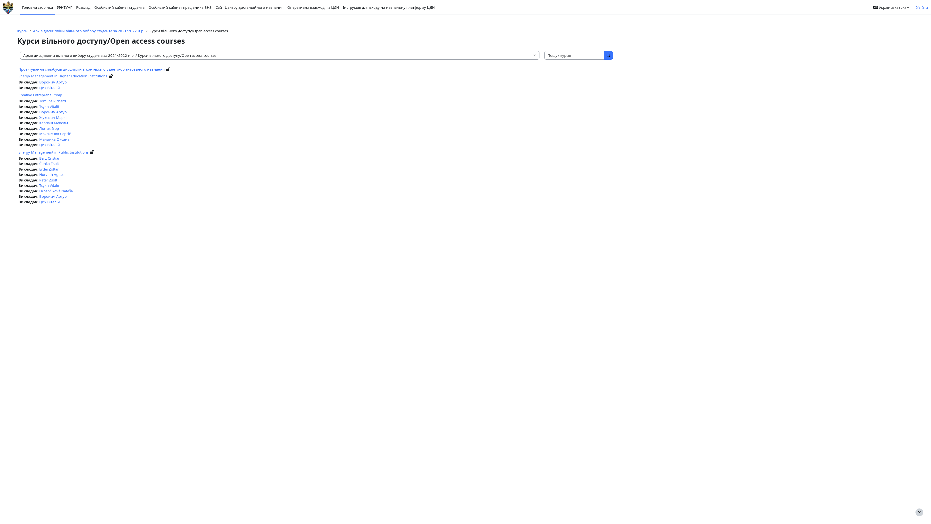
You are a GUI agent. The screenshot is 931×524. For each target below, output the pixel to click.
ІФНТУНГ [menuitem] (64, 7)
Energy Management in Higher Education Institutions (62, 76)
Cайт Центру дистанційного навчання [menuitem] (249, 7)
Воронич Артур (53, 82)
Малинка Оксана (54, 139)
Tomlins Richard (52, 100)
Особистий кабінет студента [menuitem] (119, 7)
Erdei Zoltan (49, 169)
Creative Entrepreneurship (40, 94)
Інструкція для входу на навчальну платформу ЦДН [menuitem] (389, 7)
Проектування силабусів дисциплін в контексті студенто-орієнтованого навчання (91, 69)
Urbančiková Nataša (56, 190)
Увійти (922, 7)
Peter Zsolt (48, 180)
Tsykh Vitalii (49, 106)
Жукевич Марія (52, 117)
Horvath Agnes (51, 174)
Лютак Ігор (49, 128)
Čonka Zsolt (49, 163)
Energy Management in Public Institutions (53, 152)
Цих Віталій (49, 87)
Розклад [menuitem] (83, 7)
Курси (22, 30)
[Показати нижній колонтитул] (919, 512)
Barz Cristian (49, 158)
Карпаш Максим (53, 122)
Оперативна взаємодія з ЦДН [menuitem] (313, 7)
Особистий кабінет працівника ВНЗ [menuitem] (180, 7)
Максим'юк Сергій (55, 133)
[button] (891, 7)
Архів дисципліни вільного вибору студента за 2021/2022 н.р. (88, 30)
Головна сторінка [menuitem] (37, 7)
